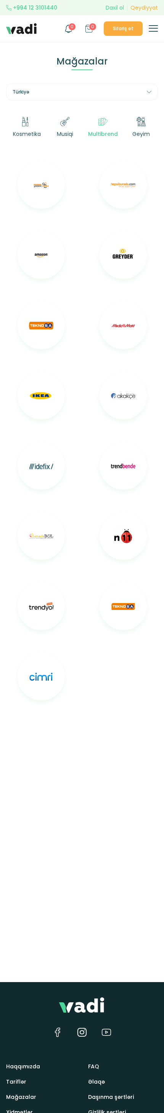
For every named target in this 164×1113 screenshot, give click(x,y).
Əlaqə (96, 1082)
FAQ (93, 1066)
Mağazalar (21, 1097)
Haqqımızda (23, 1066)
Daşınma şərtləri (111, 1097)
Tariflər (16, 1082)
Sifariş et (123, 28)
